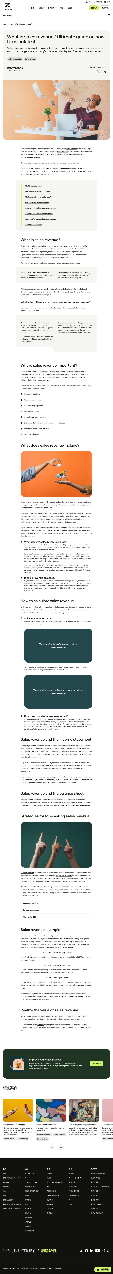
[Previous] (52, 1147)
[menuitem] (107, 2)
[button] (54, 903)
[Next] (61, 1147)
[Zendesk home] (8, 6)
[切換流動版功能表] (108, 15)
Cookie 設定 (34, 1268)
